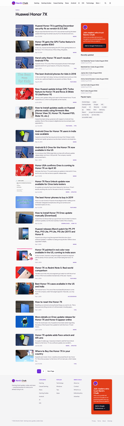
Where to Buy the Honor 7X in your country (52, 352)
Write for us (77, 390)
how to (74, 223)
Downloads (65, 223)
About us (76, 383)
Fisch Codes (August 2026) (89, 91)
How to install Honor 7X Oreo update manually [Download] (53, 214)
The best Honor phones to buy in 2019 (54, 197)
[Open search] (105, 3)
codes (94, 102)
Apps (58, 393)
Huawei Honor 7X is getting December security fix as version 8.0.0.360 (54, 27)
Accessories (72, 296)
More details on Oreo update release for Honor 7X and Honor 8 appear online (55, 318)
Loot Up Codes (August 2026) (90, 85)
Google (96, 104)
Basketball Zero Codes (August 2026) (92, 67)
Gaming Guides (46, 3)
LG (90, 107)
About (104, 421)
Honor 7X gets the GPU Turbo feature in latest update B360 (55, 43)
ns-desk (104, 107)
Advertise (76, 396)
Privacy (94, 421)
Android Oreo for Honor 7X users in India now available (55, 132)
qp (83, 109)
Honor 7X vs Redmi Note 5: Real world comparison (54, 269)
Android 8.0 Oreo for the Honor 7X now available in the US (55, 148)
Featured (73, 82)
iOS (83, 3)
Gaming (36, 3)
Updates (74, 192)
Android (73, 3)
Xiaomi (84, 112)
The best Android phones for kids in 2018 (55, 74)
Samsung (101, 109)
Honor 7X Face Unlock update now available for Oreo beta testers (52, 183)
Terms (99, 421)
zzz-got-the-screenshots (96, 112)
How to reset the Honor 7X (48, 302)
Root (95, 109)
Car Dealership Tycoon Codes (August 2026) (94, 61)
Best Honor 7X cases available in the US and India (55, 285)
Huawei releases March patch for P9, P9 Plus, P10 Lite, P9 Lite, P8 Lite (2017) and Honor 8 (55, 232)
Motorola (96, 107)
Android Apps (86, 102)
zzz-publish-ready (87, 117)
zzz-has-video (95, 115)
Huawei (84, 107)
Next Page (50, 371)
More (97, 3)
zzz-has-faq (85, 115)
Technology (90, 3)
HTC (102, 104)
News (67, 3)
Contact (76, 386)
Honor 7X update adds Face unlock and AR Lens (54, 336)
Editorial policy (78, 393)
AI (79, 3)
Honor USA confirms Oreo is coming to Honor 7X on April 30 (54, 167)
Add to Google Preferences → (95, 46)
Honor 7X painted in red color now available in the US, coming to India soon (55, 251)
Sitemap (109, 421)
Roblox (88, 109)
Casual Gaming (58, 3)
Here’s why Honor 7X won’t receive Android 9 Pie (52, 59)
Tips (75, 68)
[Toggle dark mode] (110, 3)
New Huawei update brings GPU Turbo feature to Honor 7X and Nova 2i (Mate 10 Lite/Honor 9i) (54, 92)
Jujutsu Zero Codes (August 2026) (91, 73)
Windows (59, 386)
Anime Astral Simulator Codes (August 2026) (94, 79)
